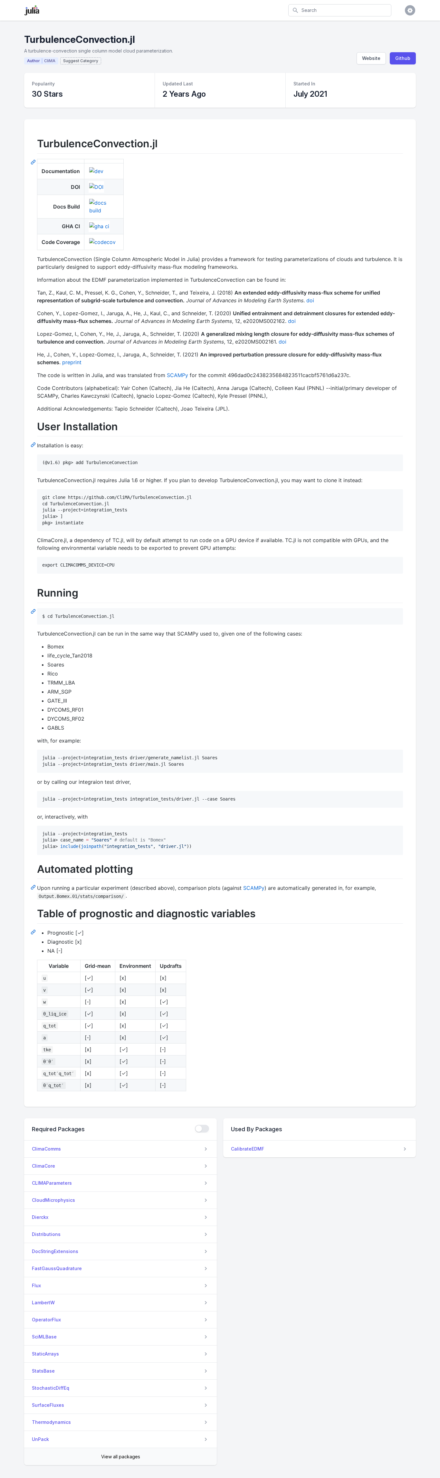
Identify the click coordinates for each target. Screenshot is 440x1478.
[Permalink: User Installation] (34, 444)
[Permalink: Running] (34, 611)
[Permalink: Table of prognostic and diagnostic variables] (34, 932)
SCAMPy (177, 375)
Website (371, 58)
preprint (71, 362)
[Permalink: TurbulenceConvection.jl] (34, 162)
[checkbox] (202, 1129)
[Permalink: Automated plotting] (34, 887)
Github (402, 58)
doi (310, 300)
